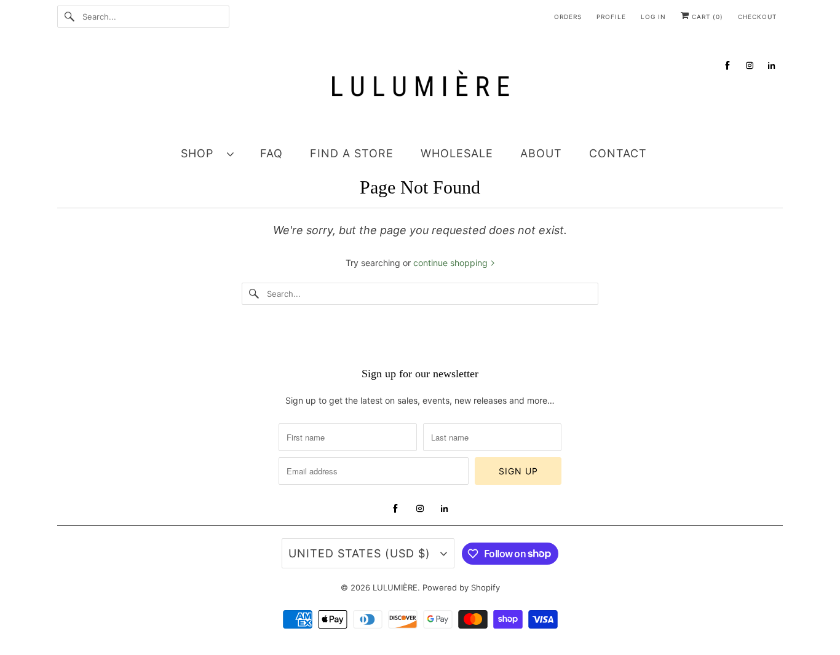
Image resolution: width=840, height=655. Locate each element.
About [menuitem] (541, 153)
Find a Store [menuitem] (352, 153)
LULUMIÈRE (395, 587)
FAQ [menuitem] (271, 153)
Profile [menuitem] (611, 16)
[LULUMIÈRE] (420, 89)
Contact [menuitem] (618, 153)
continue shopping (451, 262)
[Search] (69, 17)
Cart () (706, 16)
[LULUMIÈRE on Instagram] (750, 65)
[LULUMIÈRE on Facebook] (727, 65)
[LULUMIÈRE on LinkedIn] (772, 65)
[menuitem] (213, 152)
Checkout (757, 16)
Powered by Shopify (461, 587)
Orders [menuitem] (568, 16)
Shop (201, 153)
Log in (653, 16)
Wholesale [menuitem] (457, 153)
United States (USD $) (361, 553)
